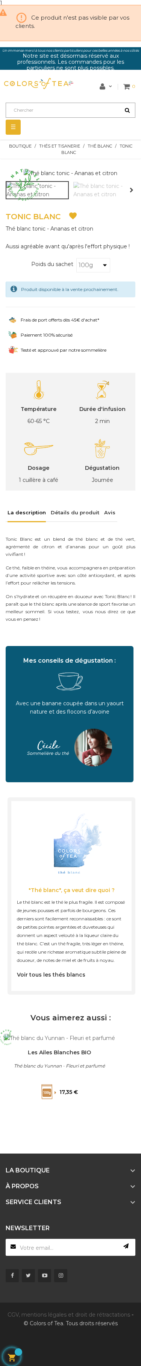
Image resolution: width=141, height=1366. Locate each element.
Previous (9, 190)
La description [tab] (27, 512)
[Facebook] (12, 1275)
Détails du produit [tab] (75, 512)
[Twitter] (28, 1275)
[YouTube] (44, 1275)
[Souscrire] (126, 1246)
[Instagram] (60, 1275)
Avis (109, 512)
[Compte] (106, 86)
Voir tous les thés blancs (51, 974)
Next (131, 190)
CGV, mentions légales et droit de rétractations (69, 1314)
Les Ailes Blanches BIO (59, 1053)
